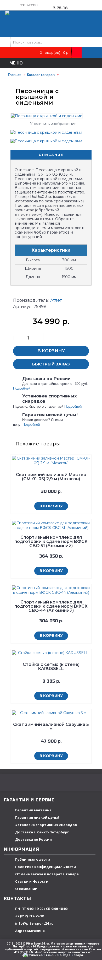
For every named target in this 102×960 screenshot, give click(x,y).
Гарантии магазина (33, 810)
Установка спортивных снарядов (46, 824)
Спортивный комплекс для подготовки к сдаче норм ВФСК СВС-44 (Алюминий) (51, 606)
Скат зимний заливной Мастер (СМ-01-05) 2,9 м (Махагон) (51, 476)
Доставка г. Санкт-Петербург (42, 832)
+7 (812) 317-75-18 (29, 916)
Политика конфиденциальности (45, 866)
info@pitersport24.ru (34, 923)
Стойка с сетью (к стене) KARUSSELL (51, 666)
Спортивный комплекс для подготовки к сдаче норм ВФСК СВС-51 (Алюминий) (51, 541)
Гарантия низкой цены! (37, 817)
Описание (51, 155)
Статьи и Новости (31, 881)
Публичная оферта (32, 859)
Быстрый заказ (51, 364)
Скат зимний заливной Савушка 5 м (51, 726)
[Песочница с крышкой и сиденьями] (48, 130)
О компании (26, 888)
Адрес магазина (30, 930)
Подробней (21, 388)
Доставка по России (33, 839)
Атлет (56, 300)
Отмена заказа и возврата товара (47, 874)
